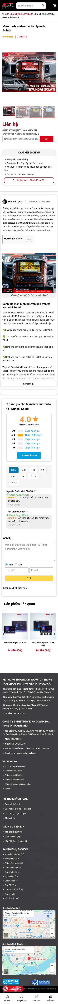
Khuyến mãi (22, 1000)
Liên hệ (8, 788)
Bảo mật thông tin (13, 804)
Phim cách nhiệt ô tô (14, 863)
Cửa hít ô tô (10, 894)
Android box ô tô (12, 859)
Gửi (29, 578)
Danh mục (36, 1000)
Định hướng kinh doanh (15, 766)
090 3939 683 (19, 713)
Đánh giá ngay (29, 455)
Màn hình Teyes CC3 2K (15, 642)
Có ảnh (14, 482)
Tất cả (13, 470)
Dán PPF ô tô (10, 885)
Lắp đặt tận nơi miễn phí (16, 841)
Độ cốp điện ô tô (12, 898)
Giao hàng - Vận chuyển (15, 813)
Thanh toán (10, 818)
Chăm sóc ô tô (11, 881)
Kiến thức (51, 1000)
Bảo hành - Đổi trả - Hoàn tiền (18, 809)
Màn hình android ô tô (22, 14)
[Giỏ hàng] (54, 5)
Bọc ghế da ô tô (11, 876)
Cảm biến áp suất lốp (14, 889)
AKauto (7, 1000)
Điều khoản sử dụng (13, 771)
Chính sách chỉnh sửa (14, 780)
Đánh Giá (22, 36)
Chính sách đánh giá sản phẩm (18, 784)
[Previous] (7, 72)
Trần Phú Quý (50, 989)
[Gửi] (43, 5)
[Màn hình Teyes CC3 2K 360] (43, 626)
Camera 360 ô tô (12, 872)
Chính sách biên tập (13, 775)
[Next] (50, 72)
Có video (33, 476)
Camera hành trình (13, 868)
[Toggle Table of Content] (27, 239)
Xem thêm (28, 383)
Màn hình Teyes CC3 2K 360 (43, 643)
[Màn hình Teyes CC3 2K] (15, 626)
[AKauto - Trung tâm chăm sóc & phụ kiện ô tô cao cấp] (8, 6)
